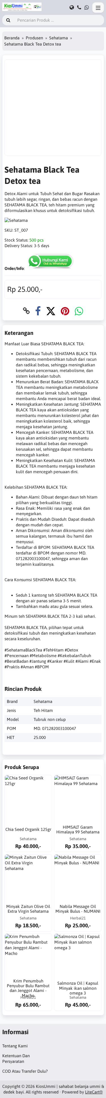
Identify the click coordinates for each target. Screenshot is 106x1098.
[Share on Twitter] (50, 310)
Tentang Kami (15, 1045)
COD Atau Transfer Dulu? (25, 1071)
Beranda (12, 37)
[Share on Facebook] (38, 310)
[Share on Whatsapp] (79, 310)
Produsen (34, 37)
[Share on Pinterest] (65, 310)
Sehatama (58, 37)
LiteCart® (94, 1092)
